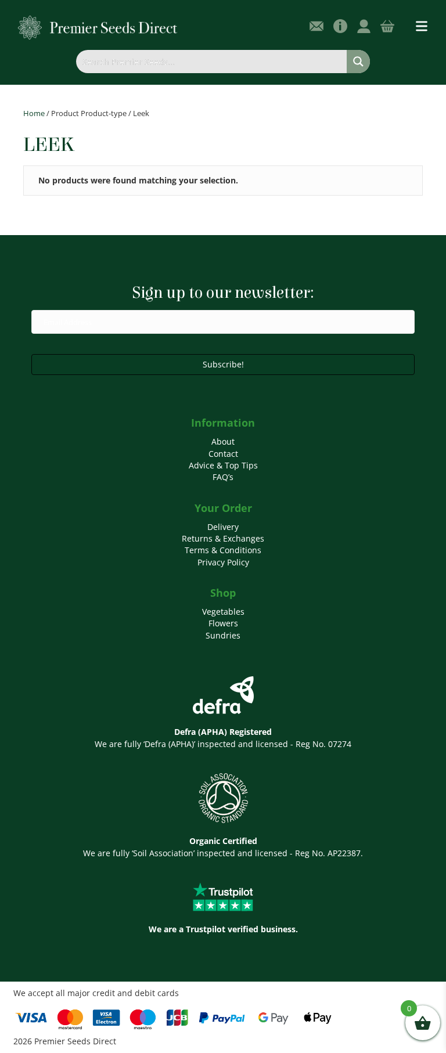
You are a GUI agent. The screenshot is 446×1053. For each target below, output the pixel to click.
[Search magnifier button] (358, 61)
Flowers (223, 623)
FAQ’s (223, 476)
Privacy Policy (223, 562)
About (223, 441)
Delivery (223, 526)
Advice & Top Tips (223, 465)
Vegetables (223, 611)
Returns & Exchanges (223, 538)
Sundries (223, 635)
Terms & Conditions (223, 550)
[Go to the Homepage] (97, 27)
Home (34, 113)
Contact (223, 453)
